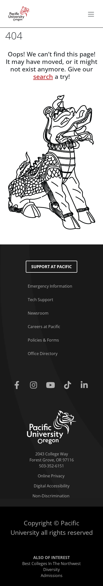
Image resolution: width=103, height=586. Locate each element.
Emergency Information (50, 286)
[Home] (17, 13)
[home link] (51, 427)
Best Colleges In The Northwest (51, 563)
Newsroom (38, 313)
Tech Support (40, 299)
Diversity (51, 569)
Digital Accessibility (52, 486)
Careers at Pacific (44, 326)
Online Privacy (51, 476)
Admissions (51, 575)
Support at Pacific (51, 266)
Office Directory (43, 353)
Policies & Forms (43, 340)
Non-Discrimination (51, 496)
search (43, 76)
